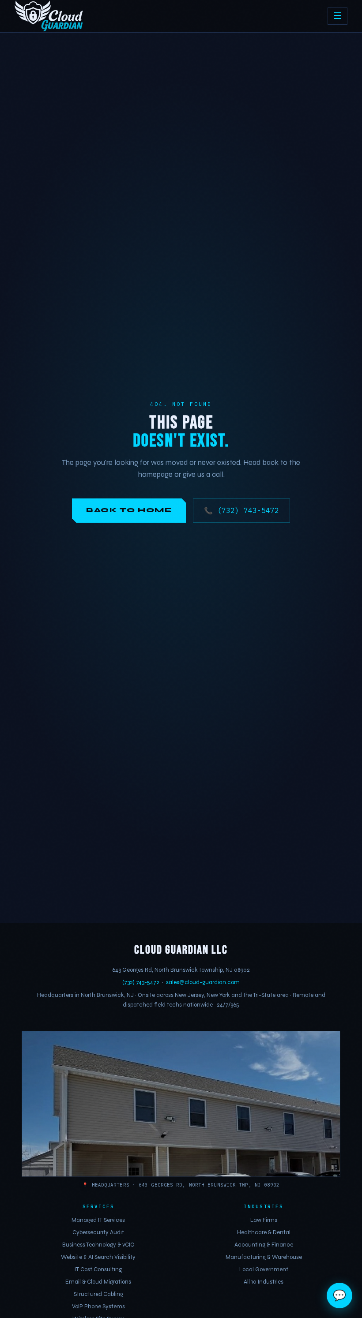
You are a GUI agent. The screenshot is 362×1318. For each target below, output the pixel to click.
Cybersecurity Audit (98, 1232)
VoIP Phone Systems (98, 1306)
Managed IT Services (98, 1220)
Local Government (263, 1269)
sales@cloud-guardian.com (203, 982)
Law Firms (263, 1220)
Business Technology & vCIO (98, 1244)
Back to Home (129, 510)
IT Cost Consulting (98, 1269)
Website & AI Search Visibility (98, 1257)
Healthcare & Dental (263, 1232)
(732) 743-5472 (140, 982)
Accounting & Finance (263, 1244)
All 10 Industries (263, 1281)
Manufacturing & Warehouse (264, 1257)
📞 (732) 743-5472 (241, 510)
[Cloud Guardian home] (49, 16)
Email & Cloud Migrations (98, 1281)
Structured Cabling (98, 1294)
